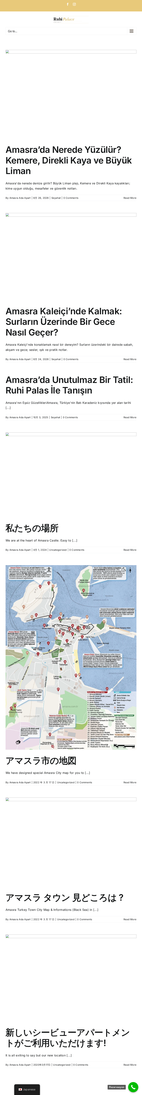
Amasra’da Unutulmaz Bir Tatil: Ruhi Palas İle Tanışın (69, 385)
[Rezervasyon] (133, 1087)
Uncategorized (58, 549)
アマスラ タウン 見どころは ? (64, 897)
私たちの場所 (32, 527)
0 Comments (70, 197)
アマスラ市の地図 (41, 760)
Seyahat (56, 197)
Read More (130, 197)
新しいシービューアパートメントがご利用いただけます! (68, 1037)
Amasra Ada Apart (20, 197)
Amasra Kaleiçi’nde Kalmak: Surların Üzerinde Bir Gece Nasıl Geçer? (64, 322)
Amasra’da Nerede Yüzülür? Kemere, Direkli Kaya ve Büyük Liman (69, 160)
